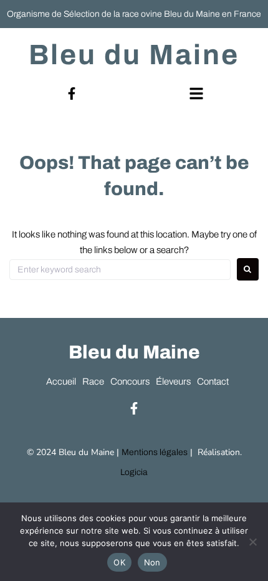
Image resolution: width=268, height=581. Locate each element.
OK (119, 562)
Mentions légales (155, 452)
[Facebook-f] (71, 93)
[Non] (252, 541)
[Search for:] (120, 269)
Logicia (134, 472)
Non (152, 562)
